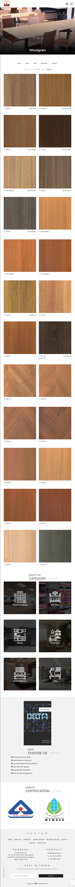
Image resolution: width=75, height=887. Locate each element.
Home (25, 69)
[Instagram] (35, 833)
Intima (19, 63)
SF (44, 358)
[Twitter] (39, 833)
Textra (27, 63)
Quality (64, 840)
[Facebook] (28, 833)
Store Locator (38, 840)
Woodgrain (44, 63)
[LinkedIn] (31, 833)
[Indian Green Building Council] (54, 809)
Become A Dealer (53, 840)
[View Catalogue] (37, 723)
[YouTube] (42, 833)
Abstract (54, 63)
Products (27, 840)
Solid (34, 63)
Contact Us (42, 843)
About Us (17, 840)
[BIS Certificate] (20, 809)
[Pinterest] (46, 833)
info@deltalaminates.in (54, 853)
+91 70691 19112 (55, 859)
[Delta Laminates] (8, 3)
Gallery (32, 843)
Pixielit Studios (43, 884)
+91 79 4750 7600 (55, 856)
